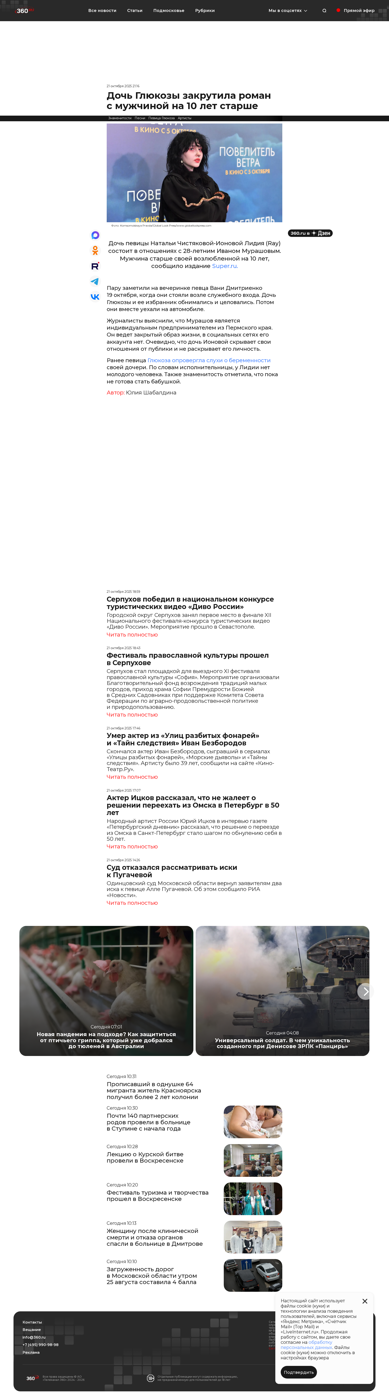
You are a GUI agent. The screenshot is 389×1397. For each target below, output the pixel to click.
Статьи (134, 10)
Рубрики (205, 10)
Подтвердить (299, 1372)
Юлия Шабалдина (151, 392)
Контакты (32, 1322)
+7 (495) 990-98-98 (41, 1345)
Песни (140, 118)
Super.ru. (225, 266)
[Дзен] (310, 233)
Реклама (31, 1353)
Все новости (102, 10)
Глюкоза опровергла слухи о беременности (209, 360)
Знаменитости (119, 118)
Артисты (184, 118)
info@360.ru (34, 1337)
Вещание (32, 1330)
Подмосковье (168, 10)
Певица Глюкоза (161, 118)
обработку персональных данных (306, 1345)
